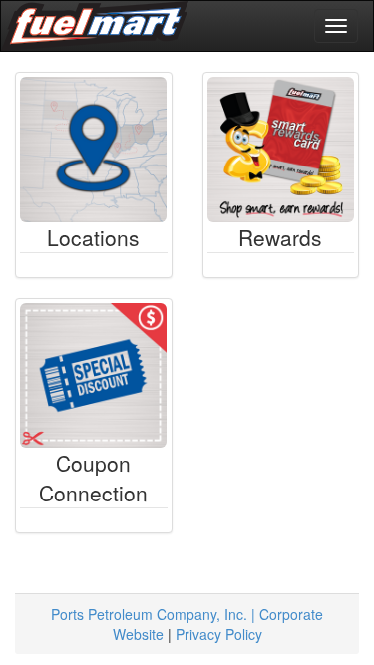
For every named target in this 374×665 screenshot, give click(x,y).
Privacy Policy (219, 634)
